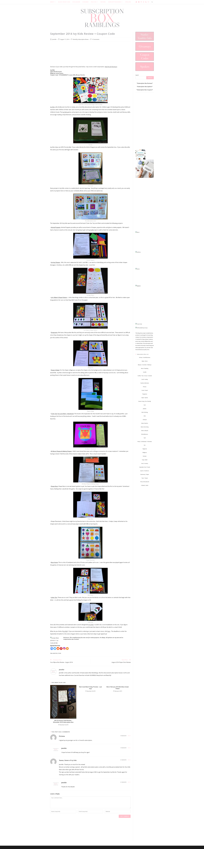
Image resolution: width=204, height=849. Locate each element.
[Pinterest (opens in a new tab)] (141, 2)
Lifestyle (145, 419)
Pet (144, 445)
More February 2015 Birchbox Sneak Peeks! (117, 687)
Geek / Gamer (144, 397)
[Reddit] (58, 648)
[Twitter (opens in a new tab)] (136, 2)
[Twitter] (54, 648)
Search (137, 75)
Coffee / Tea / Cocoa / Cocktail (145, 375)
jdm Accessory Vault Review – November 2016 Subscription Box (63, 721)
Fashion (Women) (144, 383)
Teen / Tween (145, 478)
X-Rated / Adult (144, 485)
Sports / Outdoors (144, 470)
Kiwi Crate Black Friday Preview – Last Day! (90, 687)
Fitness (144, 386)
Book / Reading (144, 368)
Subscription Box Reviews (144, 83)
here (108, 631)
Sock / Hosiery (144, 463)
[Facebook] (51, 648)
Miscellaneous (144, 434)
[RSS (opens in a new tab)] (146, 2)
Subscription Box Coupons (144, 90)
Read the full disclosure (111, 66)
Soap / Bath (144, 459)
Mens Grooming (144, 427)
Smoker (144, 456)
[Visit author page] (53, 671)
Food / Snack (145, 390)
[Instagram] (64, 648)
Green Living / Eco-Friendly (144, 401)
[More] (67, 648)
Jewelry (144, 408)
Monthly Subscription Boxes (81, 39)
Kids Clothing (145, 412)
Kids (145, 416)
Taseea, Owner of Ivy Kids (68, 760)
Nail (145, 438)
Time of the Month (144, 481)
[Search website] (152, 2)
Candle (144, 372)
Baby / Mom (145, 361)
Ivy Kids (52, 70)
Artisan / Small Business (144, 357)
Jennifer (54, 39)
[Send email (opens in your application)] (148, 2)
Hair (145, 405)
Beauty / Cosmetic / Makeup (144, 364)
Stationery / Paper (144, 474)
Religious (145, 452)
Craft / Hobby (144, 379)
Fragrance (144, 394)
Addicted (55, 653)
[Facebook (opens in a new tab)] (139, 2)
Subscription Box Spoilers (144, 86)
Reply (129, 735)
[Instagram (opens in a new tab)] (143, 2)
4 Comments (95, 39)
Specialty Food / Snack (144, 467)
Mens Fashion (144, 423)
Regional (145, 449)
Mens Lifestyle (144, 430)
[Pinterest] (61, 648)
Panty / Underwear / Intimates (144, 441)
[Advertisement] (90, 54)
